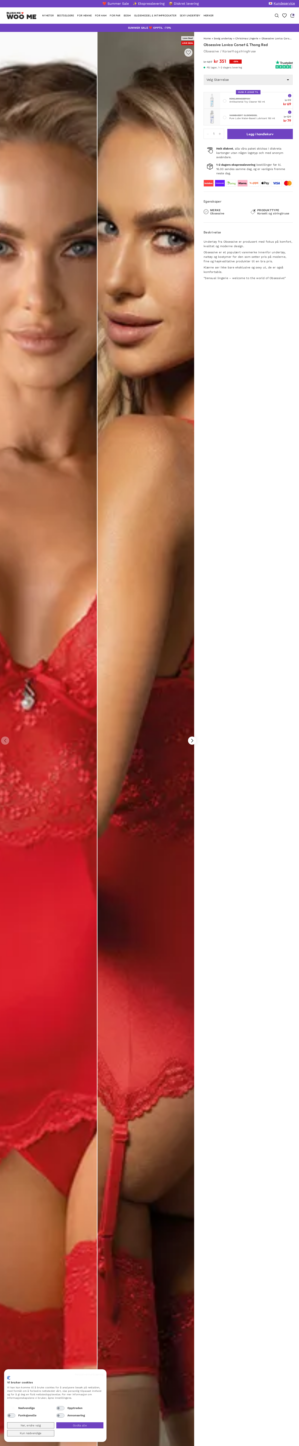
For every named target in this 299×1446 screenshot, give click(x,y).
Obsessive (211, 51)
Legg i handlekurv (260, 134)
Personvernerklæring (89, 1374)
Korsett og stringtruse (239, 51)
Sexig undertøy (223, 38)
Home (207, 38)
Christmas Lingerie (246, 38)
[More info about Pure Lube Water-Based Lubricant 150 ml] (290, 112)
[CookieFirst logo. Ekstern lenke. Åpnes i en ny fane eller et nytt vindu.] (8, 1378)
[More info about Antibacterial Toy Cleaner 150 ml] (290, 95)
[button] (192, 741)
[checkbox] (11, 1408)
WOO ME (22, 17)
